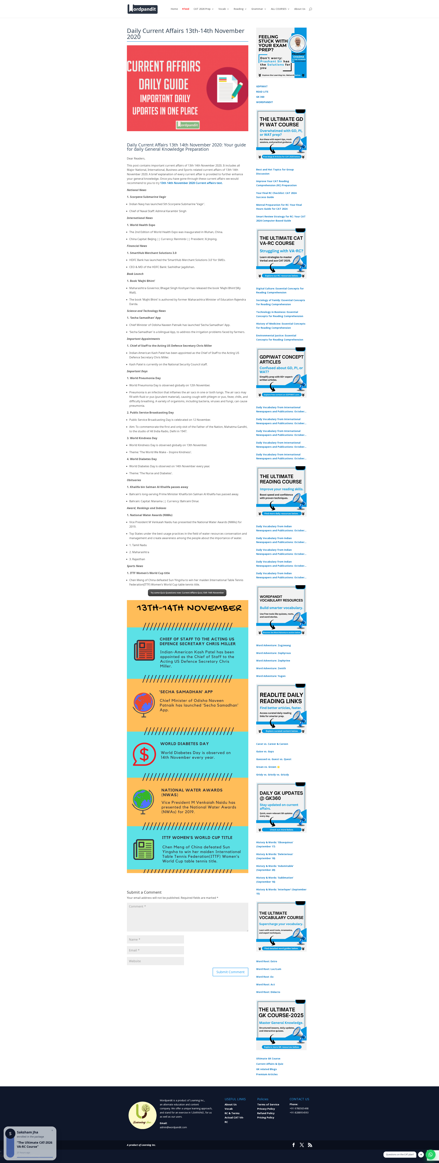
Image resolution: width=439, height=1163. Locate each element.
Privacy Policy (266, 1108)
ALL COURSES (278, 9)
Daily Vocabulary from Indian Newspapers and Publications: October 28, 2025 (280, 552)
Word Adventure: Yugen (271, 676)
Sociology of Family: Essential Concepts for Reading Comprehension (280, 302)
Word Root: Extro (266, 961)
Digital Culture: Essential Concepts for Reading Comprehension (280, 290)
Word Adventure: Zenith (271, 668)
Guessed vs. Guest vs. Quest (273, 759)
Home (174, 9)
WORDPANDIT (264, 102)
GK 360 (260, 96)
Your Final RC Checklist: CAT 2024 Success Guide (276, 195)
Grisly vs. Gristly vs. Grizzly (272, 774)
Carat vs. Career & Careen (272, 743)
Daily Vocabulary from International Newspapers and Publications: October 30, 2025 (280, 421)
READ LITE (262, 91)
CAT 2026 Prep (202, 9)
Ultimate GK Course (268, 1058)
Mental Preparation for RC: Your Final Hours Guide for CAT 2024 (279, 207)
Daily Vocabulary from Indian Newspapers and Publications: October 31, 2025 (280, 529)
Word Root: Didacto (268, 992)
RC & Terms (232, 1113)
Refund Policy (266, 1113)
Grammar (257, 9)
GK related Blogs (266, 1069)
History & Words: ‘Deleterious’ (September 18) (274, 856)
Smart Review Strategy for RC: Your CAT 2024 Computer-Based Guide (281, 218)
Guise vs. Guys (265, 751)
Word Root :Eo (265, 976)
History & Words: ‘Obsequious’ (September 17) (274, 844)
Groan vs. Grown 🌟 (268, 766)
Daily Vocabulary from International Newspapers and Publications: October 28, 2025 (280, 433)
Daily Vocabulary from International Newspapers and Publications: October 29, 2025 (280, 457)
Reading (239, 9)
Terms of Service (268, 1104)
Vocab (222, 9)
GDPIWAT (262, 86)
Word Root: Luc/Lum (268, 969)
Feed (186, 9)
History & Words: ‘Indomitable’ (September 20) (275, 868)
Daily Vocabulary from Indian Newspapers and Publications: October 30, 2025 (280, 540)
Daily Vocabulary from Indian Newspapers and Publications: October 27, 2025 (280, 564)
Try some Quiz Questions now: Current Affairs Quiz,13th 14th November (187, 592)
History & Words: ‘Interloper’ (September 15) (281, 891)
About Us (299, 9)
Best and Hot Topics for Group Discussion (275, 171)
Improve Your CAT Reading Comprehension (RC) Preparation (276, 183)
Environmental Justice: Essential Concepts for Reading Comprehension (279, 337)
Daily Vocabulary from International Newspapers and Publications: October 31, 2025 (280, 410)
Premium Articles (267, 1074)
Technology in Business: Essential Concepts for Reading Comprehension (279, 314)
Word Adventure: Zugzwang (273, 645)
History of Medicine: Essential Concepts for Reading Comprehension (280, 325)
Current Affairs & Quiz (269, 1063)
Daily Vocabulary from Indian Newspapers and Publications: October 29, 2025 (280, 576)
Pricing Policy (265, 1117)
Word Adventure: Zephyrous (273, 653)
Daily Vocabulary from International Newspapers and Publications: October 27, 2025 (280, 445)
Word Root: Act (265, 984)
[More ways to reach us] (421, 1155)
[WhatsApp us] (431, 1155)
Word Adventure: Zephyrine (273, 660)
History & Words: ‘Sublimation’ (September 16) (274, 879)
